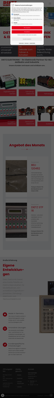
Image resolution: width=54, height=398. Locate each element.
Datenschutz (21, 43)
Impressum (26, 43)
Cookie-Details (32, 43)
